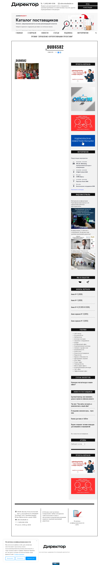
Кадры (76, 342)
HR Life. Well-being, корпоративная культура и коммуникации (83, 165)
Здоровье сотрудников (81, 340)
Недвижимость (79, 349)
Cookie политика (19, 554)
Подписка (68, 33)
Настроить (10, 558)
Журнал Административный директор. (56, 552)
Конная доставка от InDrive (79, 419)
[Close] (37, 541)
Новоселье (77, 351)
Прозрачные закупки (81, 358)
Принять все (31, 558)
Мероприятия (83, 33)
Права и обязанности (81, 357)
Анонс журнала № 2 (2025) (79, 321)
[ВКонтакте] (58, 52)
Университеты (79, 364)
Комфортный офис (80, 344)
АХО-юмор (77, 333)
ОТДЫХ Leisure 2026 (82, 172)
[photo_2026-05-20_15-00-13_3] (54, 22)
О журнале (32, 33)
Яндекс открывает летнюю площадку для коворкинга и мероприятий (82, 425)
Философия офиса (80, 365)
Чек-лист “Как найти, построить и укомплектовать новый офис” (81, 405)
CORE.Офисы (80, 176)
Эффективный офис (80, 371)
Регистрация (87, 8)
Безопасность (78, 335)
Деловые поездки (80, 339)
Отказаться (20, 558)
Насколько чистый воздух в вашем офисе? (81, 383)
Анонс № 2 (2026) (76, 294)
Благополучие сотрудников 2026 (85, 186)
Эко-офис (77, 369)
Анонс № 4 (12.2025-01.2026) (80, 307)
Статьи (56, 33)
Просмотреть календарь (77, 189)
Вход (87, 4)
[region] (20, 550)
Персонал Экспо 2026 (82, 181)
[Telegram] (60, 52)
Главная (19, 33)
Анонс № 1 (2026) (76, 300)
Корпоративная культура (82, 346)
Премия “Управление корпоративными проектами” (52, 36)
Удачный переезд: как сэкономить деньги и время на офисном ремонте (82, 398)
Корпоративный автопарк (82, 367)
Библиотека (78, 337)
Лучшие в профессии (81, 348)
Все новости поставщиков (79, 433)
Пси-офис (77, 360)
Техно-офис (78, 362)
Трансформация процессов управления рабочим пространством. (80, 204)
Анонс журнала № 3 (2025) (79, 314)
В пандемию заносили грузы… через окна (82, 412)
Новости (44, 33)
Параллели (77, 355)
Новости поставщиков (81, 353)
